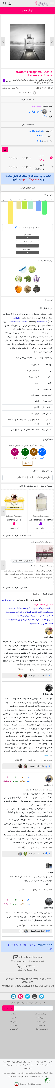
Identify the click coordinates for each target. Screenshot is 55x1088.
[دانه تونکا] (36, 289)
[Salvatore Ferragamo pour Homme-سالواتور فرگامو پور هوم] (41, 502)
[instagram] (34, 996)
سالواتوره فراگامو (36, 131)
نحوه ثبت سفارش (41, 1014)
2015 (39, 141)
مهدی (50, 872)
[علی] (25, 766)
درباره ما (14, 1025)
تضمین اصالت (41, 1017)
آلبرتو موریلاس (35, 111)
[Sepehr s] (25, 853)
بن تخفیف (41, 1025)
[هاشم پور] (20, 853)
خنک (45, 116)
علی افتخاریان (47, 694)
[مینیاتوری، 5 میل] (51, 167)
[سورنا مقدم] (25, 675)
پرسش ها (13, 1021)
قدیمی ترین (20, 600)
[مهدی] (49, 866)
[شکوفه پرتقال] (18, 279)
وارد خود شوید (27, 179)
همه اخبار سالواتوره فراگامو (16, 587)
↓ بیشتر (46, 755)
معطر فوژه (36, 106)
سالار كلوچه (48, 637)
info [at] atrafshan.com (30, 957)
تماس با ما (14, 1029)
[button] (3, 41)
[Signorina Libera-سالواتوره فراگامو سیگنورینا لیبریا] (14, 502)
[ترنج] (31, 269)
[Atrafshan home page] (42, 3)
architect (48, 785)
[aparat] (20, 996)
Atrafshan (37, 1084)
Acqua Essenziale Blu (19, 321)
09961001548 (27, 982)
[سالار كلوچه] (49, 631)
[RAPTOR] (49, 901)
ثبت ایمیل (8, 1008)
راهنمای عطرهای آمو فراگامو (40, 566)
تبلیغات (13, 1014)
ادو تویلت (6, 88)
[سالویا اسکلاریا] (27, 279)
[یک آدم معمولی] (21, 931)
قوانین (14, 1017)
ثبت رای (27, 463)
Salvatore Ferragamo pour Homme (37, 520)
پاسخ (32, 669)
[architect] (49, 779)
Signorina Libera (14, 520)
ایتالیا (39, 136)
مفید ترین (34, 600)
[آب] (23, 269)
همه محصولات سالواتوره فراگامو (18, 535)
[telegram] (41, 996)
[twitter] (27, 996)
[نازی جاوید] (20, 675)
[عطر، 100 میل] (51, 158)
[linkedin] (13, 996)
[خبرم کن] (5, 149)
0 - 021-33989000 (30, 966)
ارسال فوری (27, 10)
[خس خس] (27, 289)
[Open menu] (52, 3)
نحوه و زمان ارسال (41, 1029)
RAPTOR (48, 908)
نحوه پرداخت (41, 1021)
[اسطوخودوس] (36, 279)
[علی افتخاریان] (49, 688)
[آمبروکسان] (18, 289)
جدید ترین (7, 600)
